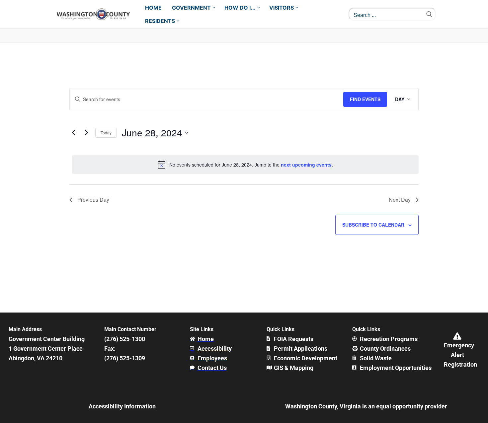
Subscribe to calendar (373, 224)
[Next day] (86, 133)
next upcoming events (306, 164)
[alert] (245, 164)
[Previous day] (73, 133)
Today (106, 132)
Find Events (365, 99)
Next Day (400, 199)
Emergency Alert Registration (460, 355)
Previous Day (93, 199)
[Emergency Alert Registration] (457, 336)
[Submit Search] (429, 14)
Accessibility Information (122, 406)
